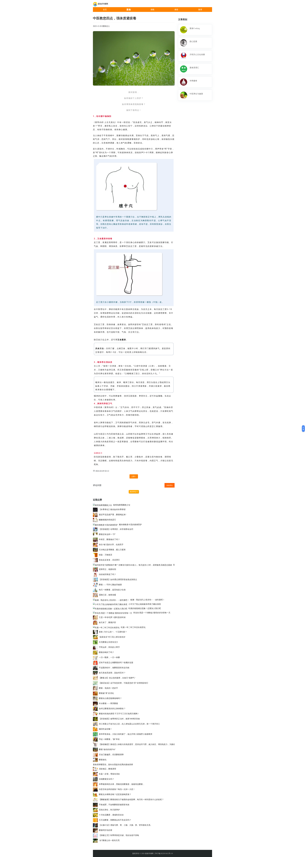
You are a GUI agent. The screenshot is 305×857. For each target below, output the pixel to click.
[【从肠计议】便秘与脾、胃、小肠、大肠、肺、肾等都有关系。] (96, 825)
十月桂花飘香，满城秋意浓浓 (111, 814)
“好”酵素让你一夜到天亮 (109, 840)
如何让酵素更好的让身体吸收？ (112, 708)
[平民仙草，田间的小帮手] (96, 647)
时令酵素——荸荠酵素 (108, 703)
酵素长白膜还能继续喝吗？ (110, 698)
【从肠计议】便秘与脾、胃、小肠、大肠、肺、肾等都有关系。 (125, 825)
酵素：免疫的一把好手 (108, 688)
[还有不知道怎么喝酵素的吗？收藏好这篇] (96, 662)
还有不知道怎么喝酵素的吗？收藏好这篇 (116, 662)
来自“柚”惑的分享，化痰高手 (111, 544)
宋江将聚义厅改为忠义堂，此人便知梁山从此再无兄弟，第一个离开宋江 (129, 724)
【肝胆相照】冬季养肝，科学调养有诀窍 (116, 529)
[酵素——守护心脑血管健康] (96, 584)
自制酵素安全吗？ (106, 779)
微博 (200, 9)
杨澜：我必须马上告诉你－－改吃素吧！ (147, 599)
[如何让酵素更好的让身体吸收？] (96, 708)
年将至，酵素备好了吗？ (109, 539)
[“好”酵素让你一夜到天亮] (96, 840)
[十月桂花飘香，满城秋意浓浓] (96, 814)
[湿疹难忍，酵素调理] (96, 768)
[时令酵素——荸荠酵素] (96, 703)
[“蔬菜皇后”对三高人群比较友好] (96, 637)
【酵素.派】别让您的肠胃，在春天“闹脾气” (117, 677)
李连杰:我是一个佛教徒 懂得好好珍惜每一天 (151, 612)
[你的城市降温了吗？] (96, 574)
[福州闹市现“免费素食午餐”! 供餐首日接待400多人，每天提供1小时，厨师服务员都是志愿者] (133, 564)
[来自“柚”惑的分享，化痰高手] (96, 544)
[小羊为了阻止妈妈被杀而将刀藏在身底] (110, 604)
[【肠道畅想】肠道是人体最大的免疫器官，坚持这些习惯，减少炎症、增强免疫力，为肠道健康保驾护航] (96, 744)
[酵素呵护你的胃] (96, 830)
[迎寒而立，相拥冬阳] (96, 569)
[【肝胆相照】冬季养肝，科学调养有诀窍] (96, 529)
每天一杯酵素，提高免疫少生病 (112, 589)
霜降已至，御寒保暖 (107, 594)
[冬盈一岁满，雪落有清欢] (96, 774)
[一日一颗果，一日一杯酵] (96, 657)
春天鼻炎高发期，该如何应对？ (112, 672)
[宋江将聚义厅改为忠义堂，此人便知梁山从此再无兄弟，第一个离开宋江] (96, 724)
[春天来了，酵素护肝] (96, 622)
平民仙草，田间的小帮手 (109, 647)
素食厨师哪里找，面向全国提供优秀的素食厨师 (113, 764)
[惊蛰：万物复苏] (96, 554)
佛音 (176, 9)
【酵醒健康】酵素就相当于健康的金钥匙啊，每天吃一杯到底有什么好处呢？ (131, 799)
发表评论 (169, 485)
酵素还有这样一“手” (107, 534)
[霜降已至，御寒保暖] (96, 594)
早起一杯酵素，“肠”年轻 (109, 739)
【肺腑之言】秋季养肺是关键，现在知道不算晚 (119, 835)
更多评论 (133, 492)
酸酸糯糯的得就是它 (107, 519)
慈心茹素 (193, 41)
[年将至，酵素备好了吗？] (96, 539)
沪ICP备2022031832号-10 (164, 853)
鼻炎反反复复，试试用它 (109, 560)
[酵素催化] (96, 759)
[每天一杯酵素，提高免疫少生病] (96, 589)
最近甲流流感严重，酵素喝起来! (112, 514)
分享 (303, 428)
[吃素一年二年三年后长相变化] (107, 627)
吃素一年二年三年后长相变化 (133, 627)
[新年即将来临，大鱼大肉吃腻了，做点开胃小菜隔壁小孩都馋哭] (96, 734)
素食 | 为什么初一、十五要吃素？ (113, 631)
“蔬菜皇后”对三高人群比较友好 (112, 637)
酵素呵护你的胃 (105, 830)
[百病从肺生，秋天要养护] (96, 809)
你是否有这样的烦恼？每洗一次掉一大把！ (117, 789)
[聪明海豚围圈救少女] (103, 505)
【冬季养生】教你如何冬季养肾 (112, 509)
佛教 (152, 9)
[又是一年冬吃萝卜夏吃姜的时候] (96, 617)
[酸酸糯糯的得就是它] (96, 519)
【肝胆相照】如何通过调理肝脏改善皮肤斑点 (118, 579)
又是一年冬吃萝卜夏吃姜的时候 (112, 617)
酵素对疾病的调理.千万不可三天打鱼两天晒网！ (119, 713)
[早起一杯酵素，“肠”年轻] (96, 739)
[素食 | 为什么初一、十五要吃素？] (96, 631)
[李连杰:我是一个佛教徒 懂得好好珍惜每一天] (113, 612)
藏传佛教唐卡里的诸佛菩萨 (130, 524)
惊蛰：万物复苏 (105, 554)
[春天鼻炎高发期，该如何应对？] (96, 672)
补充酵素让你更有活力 (108, 642)
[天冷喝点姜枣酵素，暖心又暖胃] (96, 549)
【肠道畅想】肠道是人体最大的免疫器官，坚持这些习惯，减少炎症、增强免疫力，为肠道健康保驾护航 (143, 744)
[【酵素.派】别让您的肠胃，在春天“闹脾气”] (96, 677)
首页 (105, 9)
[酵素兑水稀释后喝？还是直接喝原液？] (96, 794)
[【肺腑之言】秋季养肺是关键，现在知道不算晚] (96, 835)
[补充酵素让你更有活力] (96, 642)
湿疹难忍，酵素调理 (107, 768)
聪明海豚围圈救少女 (121, 505)
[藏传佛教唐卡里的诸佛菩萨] (106, 524)
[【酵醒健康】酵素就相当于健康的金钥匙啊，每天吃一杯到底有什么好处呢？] (96, 799)
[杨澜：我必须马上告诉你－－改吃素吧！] (111, 599)
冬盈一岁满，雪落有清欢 (109, 774)
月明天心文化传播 (197, 54)
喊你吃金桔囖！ (105, 729)
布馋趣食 (193, 80)
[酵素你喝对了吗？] (96, 652)
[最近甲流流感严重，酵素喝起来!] (96, 514)
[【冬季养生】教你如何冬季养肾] (96, 509)
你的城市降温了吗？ (107, 574)
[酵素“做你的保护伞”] (96, 749)
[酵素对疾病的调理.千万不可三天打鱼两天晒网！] (96, 713)
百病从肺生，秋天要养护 (109, 809)
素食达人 (106, 26)
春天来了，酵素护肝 (107, 622)
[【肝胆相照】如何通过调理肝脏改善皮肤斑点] (96, 579)
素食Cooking (195, 28)
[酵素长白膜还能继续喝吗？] (96, 698)
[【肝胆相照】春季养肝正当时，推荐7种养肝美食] (96, 718)
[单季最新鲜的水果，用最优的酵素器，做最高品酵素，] (96, 784)
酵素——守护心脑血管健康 (110, 584)
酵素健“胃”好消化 (106, 693)
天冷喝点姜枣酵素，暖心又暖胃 (112, 549)
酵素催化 (103, 759)
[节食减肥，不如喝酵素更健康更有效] (96, 804)
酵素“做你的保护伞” (107, 749)
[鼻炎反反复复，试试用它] (96, 560)
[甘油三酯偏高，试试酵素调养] (96, 754)
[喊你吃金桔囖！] (96, 729)
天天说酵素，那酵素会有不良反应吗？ (115, 820)
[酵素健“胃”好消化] (96, 693)
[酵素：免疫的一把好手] (96, 688)
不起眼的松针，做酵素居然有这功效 (114, 667)
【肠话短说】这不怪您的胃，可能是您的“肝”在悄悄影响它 (123, 683)
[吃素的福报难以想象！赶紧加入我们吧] (110, 608)
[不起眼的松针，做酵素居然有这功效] (96, 667)
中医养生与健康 (196, 93)
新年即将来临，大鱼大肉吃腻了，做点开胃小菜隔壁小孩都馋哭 (125, 734)
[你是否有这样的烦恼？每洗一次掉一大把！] (96, 789)
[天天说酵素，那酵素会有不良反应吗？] (96, 820)
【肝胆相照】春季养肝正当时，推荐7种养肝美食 (119, 718)
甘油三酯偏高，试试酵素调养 (111, 754)
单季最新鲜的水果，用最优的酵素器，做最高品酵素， (122, 784)
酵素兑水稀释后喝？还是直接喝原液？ (115, 794)
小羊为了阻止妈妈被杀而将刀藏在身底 (144, 604)
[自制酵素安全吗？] (96, 779)
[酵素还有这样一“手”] (96, 534)
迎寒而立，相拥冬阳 (107, 569)
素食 (128, 9)
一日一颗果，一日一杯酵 (109, 657)
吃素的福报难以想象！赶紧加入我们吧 (144, 608)
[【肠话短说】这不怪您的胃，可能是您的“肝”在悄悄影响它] (96, 683)
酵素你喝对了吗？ (106, 652)
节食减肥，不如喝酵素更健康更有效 (114, 804)
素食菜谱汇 (194, 67)
